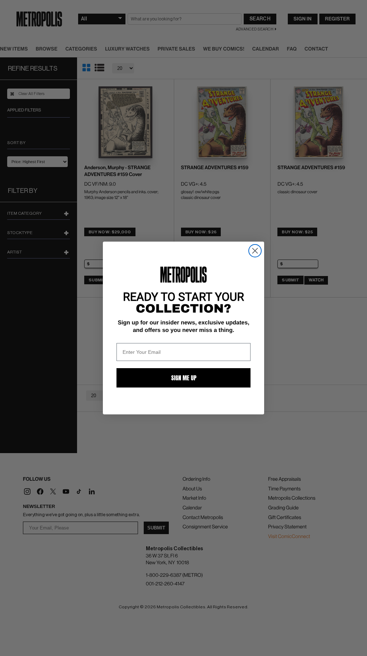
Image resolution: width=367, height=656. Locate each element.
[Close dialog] (255, 250)
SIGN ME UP (183, 378)
